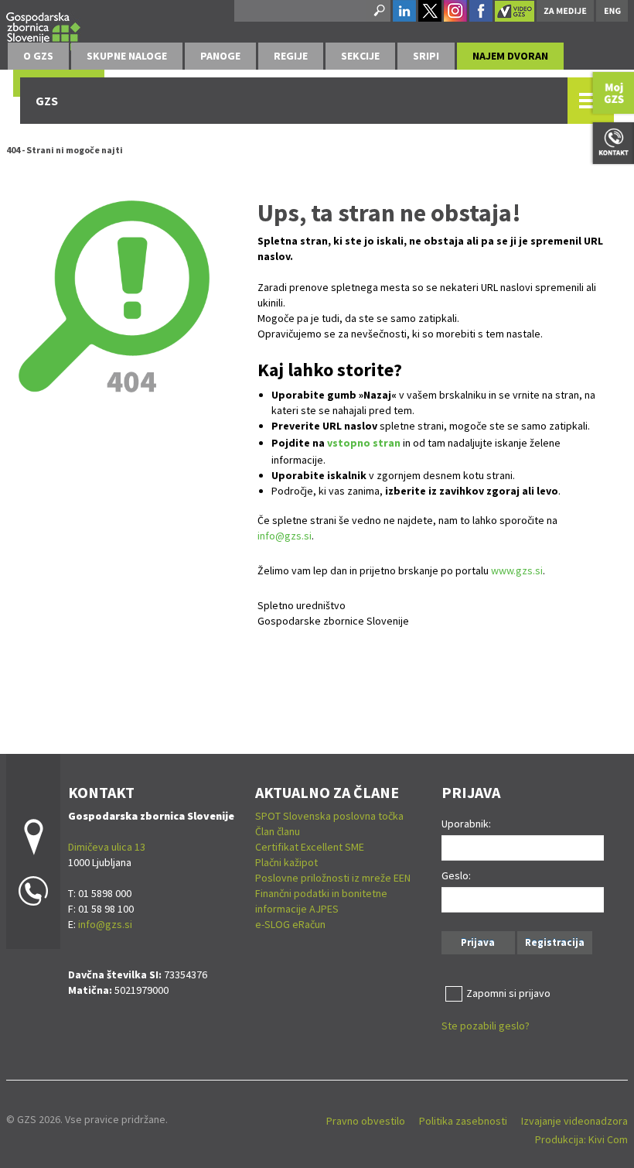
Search (378, 11)
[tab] (38, 56)
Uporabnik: (466, 824)
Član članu (277, 831)
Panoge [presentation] (220, 56)
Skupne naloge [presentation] (127, 56)
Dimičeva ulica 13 (106, 847)
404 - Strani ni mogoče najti (64, 150)
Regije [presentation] (291, 56)
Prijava (478, 942)
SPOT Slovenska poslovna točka (329, 816)
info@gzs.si (284, 536)
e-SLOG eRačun (290, 924)
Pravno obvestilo (365, 1121)
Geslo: (456, 875)
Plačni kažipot (286, 862)
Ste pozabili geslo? (485, 1026)
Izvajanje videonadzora (574, 1121)
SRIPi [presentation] (426, 56)
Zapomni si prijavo (508, 993)
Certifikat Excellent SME (309, 847)
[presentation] (38, 56)
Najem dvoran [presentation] (510, 56)
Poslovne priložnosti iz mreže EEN (333, 878)
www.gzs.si (517, 570)
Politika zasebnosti (463, 1121)
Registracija (555, 942)
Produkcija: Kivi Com (581, 1139)
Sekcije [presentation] (360, 56)
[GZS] (43, 32)
